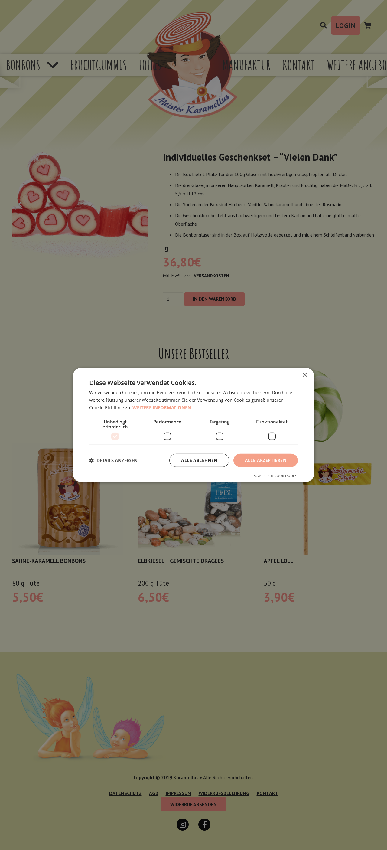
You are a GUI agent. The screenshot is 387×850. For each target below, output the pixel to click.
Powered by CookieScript (275, 475)
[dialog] (193, 425)
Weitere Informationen (161, 407)
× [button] (304, 375)
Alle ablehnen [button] (199, 460)
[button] (113, 460)
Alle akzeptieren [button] (265, 460)
